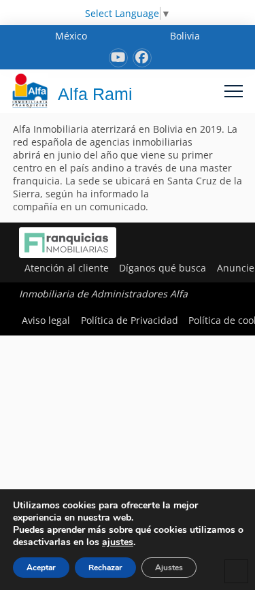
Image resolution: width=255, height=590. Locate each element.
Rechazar (105, 567)
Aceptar (41, 567)
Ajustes (169, 567)
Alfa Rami (95, 93)
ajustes (117, 542)
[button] (233, 91)
